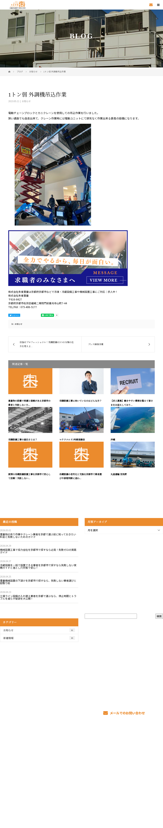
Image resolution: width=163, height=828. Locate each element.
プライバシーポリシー (145, 807)
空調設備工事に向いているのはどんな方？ (80, 401)
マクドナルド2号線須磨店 (72, 439)
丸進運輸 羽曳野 (119, 474)
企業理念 (134, 760)
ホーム (69, 750)
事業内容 (70, 755)
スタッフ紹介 (105, 760)
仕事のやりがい (106, 750)
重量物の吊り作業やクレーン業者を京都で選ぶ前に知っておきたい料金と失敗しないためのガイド (38, 535)
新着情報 (38, 638)
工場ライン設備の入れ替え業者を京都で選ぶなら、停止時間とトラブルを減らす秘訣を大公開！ (38, 597)
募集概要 (102, 765)
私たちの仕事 (73, 760)
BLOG (132, 765)
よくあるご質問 (106, 769)
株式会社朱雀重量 (16, 750)
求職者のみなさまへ (77, 769)
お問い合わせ (137, 769)
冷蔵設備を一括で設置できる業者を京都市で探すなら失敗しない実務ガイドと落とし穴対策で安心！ (38, 566)
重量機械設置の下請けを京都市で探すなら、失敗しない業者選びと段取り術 (38, 582)
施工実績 (134, 750)
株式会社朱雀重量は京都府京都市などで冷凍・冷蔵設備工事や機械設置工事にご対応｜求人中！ (51, 806)
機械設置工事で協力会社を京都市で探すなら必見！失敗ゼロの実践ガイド (38, 551)
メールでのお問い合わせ (127, 713)
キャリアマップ (106, 755)
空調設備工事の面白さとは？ (22, 439)
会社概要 (134, 755)
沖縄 (113, 439)
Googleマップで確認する (20, 786)
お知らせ (26, 101)
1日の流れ (71, 765)
